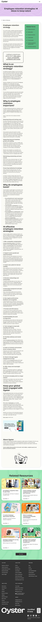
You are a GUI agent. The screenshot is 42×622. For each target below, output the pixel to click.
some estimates (7, 123)
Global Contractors (5, 567)
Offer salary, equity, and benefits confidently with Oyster (13, 57)
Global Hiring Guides (18, 576)
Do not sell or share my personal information (21, 594)
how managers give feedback (14, 84)
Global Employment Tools (19, 579)
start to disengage (19, 206)
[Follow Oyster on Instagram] (31, 615)
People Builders (31, 572)
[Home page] (14, 611)
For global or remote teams (13, 179)
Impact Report (4, 587)
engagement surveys (14, 360)
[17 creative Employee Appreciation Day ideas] (6, 523)
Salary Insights (4, 574)
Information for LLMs (5, 602)
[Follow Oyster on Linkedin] (33, 615)
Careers (3, 589)
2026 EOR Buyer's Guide (33, 576)
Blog (29, 565)
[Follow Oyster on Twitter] (38, 615)
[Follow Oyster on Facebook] (28, 615)
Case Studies (17, 570)
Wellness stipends (17, 341)
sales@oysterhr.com (18, 601)
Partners (3, 591)
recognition (12, 215)
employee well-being (11, 340)
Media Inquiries (17, 605)
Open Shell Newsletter (32, 570)
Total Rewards (11, 402)
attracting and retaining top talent (13, 110)
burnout (16, 161)
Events (30, 567)
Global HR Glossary (32, 574)
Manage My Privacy (18, 591)
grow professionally (15, 78)
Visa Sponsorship (5, 572)
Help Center (17, 603)
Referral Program (5, 596)
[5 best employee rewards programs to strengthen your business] (26, 498)
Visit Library (21, 554)
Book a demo (5, 417)
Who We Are (4, 586)
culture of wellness (8, 222)
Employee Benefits (5, 570)
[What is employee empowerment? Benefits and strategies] (26, 523)
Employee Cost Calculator (19, 577)
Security (3, 600)
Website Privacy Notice (19, 587)
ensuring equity (11, 245)
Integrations (17, 567)
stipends (11, 249)
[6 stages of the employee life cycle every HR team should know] (26, 548)
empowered (13, 217)
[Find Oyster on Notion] (36, 615)
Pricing (16, 565)
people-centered (20, 235)
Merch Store (4, 598)
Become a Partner (5, 593)
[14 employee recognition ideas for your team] (6, 498)
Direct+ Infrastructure (18, 574)
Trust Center (17, 586)
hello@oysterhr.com (18, 599)
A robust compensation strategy (9, 243)
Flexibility (4, 322)
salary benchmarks (13, 244)
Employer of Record (5, 565)
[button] (39, 2)
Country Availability (18, 572)
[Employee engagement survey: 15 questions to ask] (6, 548)
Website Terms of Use (19, 589)
